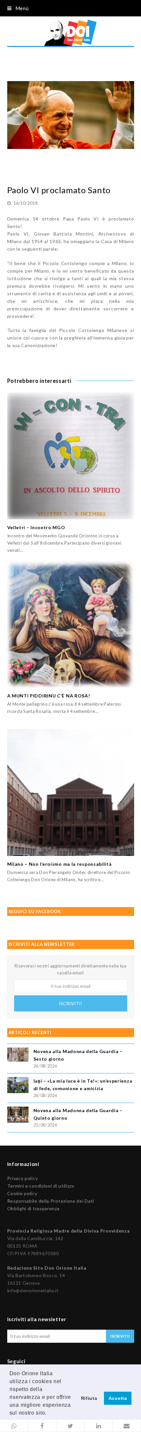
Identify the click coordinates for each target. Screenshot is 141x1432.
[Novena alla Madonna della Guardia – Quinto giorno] (18, 1116)
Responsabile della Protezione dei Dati (50, 1201)
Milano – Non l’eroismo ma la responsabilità (59, 864)
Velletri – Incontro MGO (36, 527)
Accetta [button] (118, 1398)
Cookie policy (22, 1193)
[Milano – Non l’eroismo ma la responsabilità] (70, 792)
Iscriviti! (70, 1003)
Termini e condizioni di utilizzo (40, 1186)
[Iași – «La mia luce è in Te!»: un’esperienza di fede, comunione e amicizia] (18, 1086)
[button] (14, 1426)
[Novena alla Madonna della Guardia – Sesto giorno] (18, 1056)
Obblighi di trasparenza (33, 1208)
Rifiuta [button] (89, 1398)
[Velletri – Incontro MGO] (70, 455)
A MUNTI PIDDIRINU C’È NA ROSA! (48, 695)
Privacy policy (22, 1178)
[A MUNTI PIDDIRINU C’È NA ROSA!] (70, 624)
